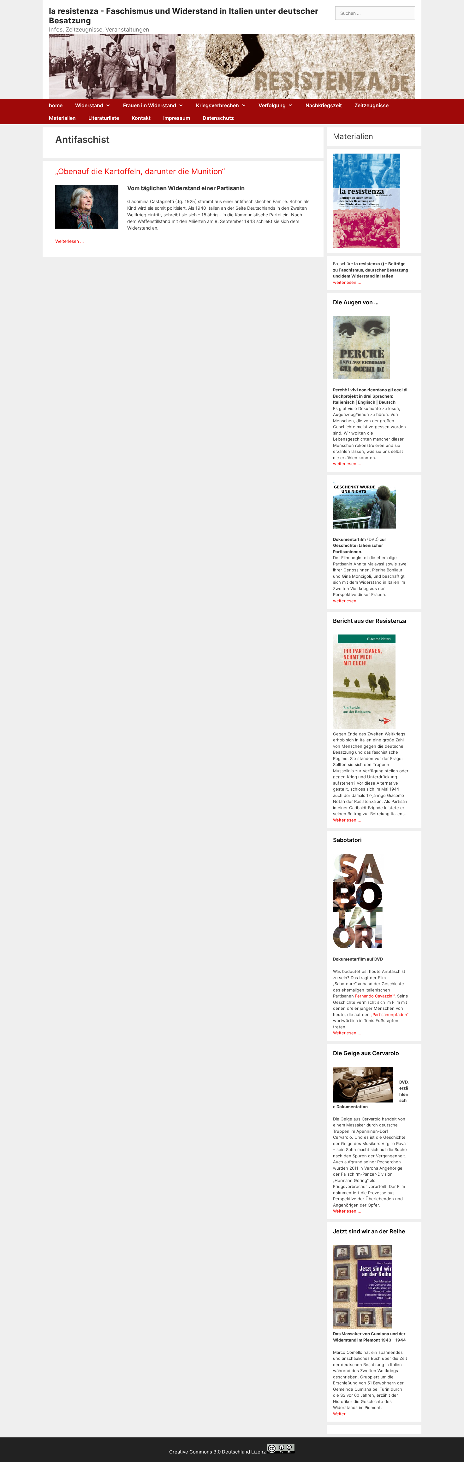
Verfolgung (272, 105)
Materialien (62, 118)
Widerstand (89, 105)
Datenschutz (218, 118)
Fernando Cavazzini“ (375, 995)
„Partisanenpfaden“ (389, 1014)
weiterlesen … (347, 463)
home (55, 105)
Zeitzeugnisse (371, 105)
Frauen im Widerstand (149, 105)
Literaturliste (103, 118)
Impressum (176, 118)
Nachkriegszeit (324, 105)
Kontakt (141, 118)
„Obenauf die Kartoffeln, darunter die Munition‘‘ (140, 171)
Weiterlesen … (69, 241)
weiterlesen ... (347, 282)
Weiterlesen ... (347, 819)
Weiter (340, 1413)
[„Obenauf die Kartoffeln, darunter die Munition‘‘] (86, 227)
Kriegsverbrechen (217, 105)
